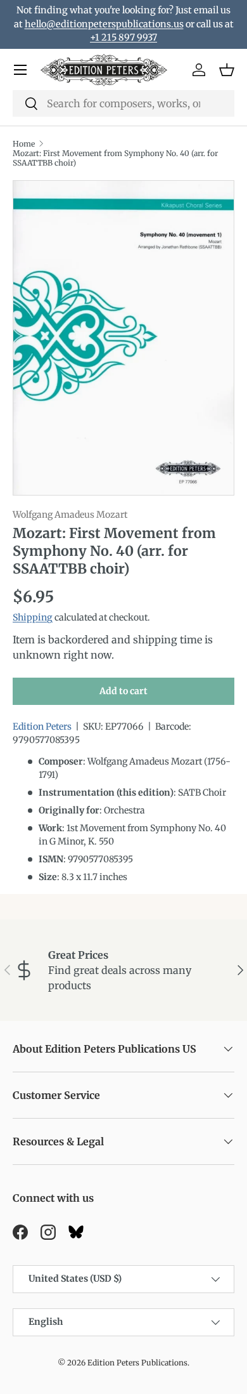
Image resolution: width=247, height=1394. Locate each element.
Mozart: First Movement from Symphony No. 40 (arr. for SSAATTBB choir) (115, 158)
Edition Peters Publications (137, 1362)
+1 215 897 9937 (123, 37)
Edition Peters (42, 726)
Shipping (33, 617)
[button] (227, 70)
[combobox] (123, 103)
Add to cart (123, 691)
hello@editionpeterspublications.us (104, 24)
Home (24, 143)
